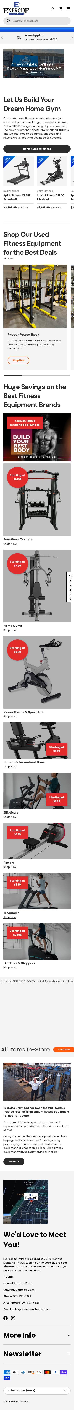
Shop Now (18, 360)
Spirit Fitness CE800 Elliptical (50, 197)
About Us (14, 1161)
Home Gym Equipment (37, 148)
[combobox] (37, 21)
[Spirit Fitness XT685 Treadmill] (18, 171)
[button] (61, 8)
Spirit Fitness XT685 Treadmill (17, 197)
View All (8, 258)
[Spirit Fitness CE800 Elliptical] (52, 171)
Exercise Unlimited (20, 1401)
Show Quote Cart (70, 586)
